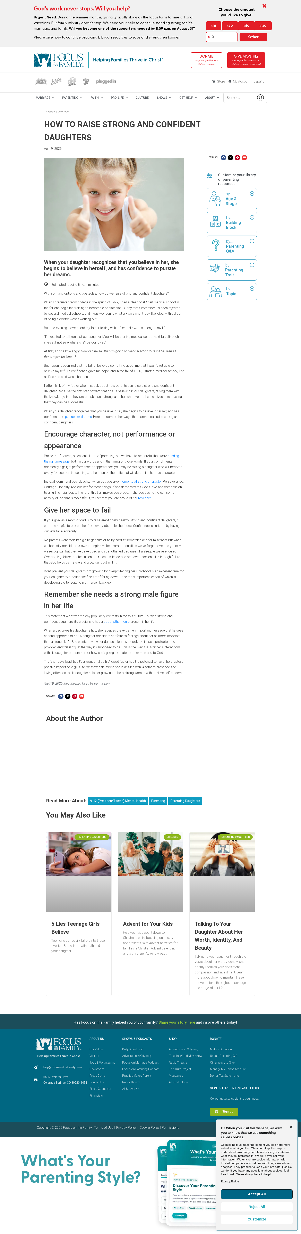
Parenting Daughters (185, 801)
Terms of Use (103, 1128)
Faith (95, 97)
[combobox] (239, 98)
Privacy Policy (126, 1128)
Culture (142, 97)
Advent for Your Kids (148, 924)
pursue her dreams (78, 417)
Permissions (170, 1128)
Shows (162, 97)
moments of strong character (141, 481)
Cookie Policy (149, 1128)
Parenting (70, 97)
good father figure (117, 622)
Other (253, 37)
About (210, 97)
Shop (173, 1039)
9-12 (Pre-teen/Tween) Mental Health (118, 801)
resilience (145, 498)
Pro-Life (117, 97)
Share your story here (176, 1022)
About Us (96, 1039)
